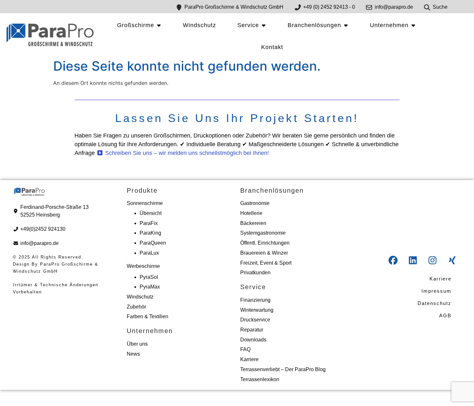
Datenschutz (434, 303)
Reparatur (251, 329)
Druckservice (255, 319)
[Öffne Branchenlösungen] (346, 25)
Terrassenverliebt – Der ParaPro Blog (283, 369)
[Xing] (452, 260)
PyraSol (149, 277)
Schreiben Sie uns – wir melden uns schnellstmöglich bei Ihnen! (186, 153)
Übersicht (151, 213)
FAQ (245, 349)
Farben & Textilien (147, 316)
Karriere (249, 359)
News (133, 354)
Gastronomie (255, 203)
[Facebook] (393, 260)
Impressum (436, 291)
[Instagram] (432, 260)
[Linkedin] (413, 260)
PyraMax (150, 286)
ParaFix (149, 223)
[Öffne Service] (263, 25)
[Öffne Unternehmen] (413, 25)
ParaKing (150, 233)
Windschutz (140, 296)
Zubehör (136, 307)
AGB (445, 315)
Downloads (253, 339)
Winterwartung (256, 310)
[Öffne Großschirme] (159, 25)
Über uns (137, 344)
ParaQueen (153, 243)
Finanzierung (255, 300)
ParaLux (149, 253)
